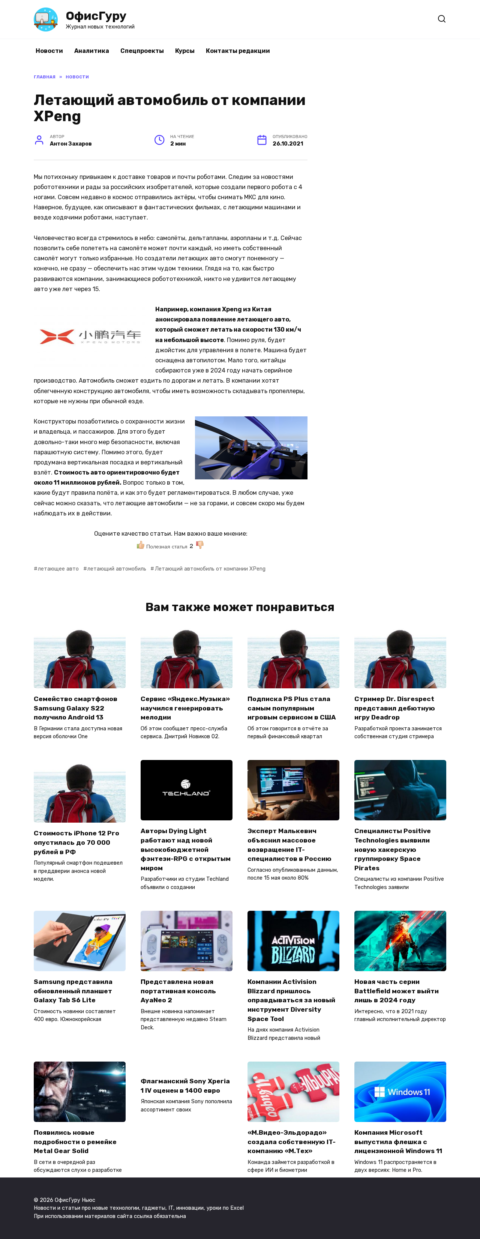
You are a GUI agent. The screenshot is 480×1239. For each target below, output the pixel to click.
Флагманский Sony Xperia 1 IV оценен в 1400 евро (185, 1085)
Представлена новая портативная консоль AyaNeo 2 (178, 991)
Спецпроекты (142, 50)
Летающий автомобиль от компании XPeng (210, 569)
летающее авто (58, 569)
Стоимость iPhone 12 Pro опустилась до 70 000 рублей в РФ (76, 842)
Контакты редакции (238, 50)
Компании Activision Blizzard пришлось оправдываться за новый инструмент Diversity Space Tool (291, 1000)
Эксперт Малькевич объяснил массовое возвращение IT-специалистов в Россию (290, 844)
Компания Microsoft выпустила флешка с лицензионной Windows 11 (398, 1142)
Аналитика (91, 50)
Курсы (185, 50)
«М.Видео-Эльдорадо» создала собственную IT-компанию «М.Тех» (292, 1142)
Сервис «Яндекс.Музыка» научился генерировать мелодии (185, 708)
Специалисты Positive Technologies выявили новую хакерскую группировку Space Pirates (392, 849)
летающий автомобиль (116, 569)
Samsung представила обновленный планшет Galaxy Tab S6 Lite (73, 991)
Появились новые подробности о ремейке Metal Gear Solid (75, 1142)
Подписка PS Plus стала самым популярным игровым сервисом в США (292, 708)
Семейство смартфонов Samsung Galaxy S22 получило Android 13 (75, 708)
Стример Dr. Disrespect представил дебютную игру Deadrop (394, 708)
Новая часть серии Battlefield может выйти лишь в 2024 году (396, 991)
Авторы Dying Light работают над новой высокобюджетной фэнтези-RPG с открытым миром (186, 849)
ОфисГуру (96, 16)
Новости (49, 50)
